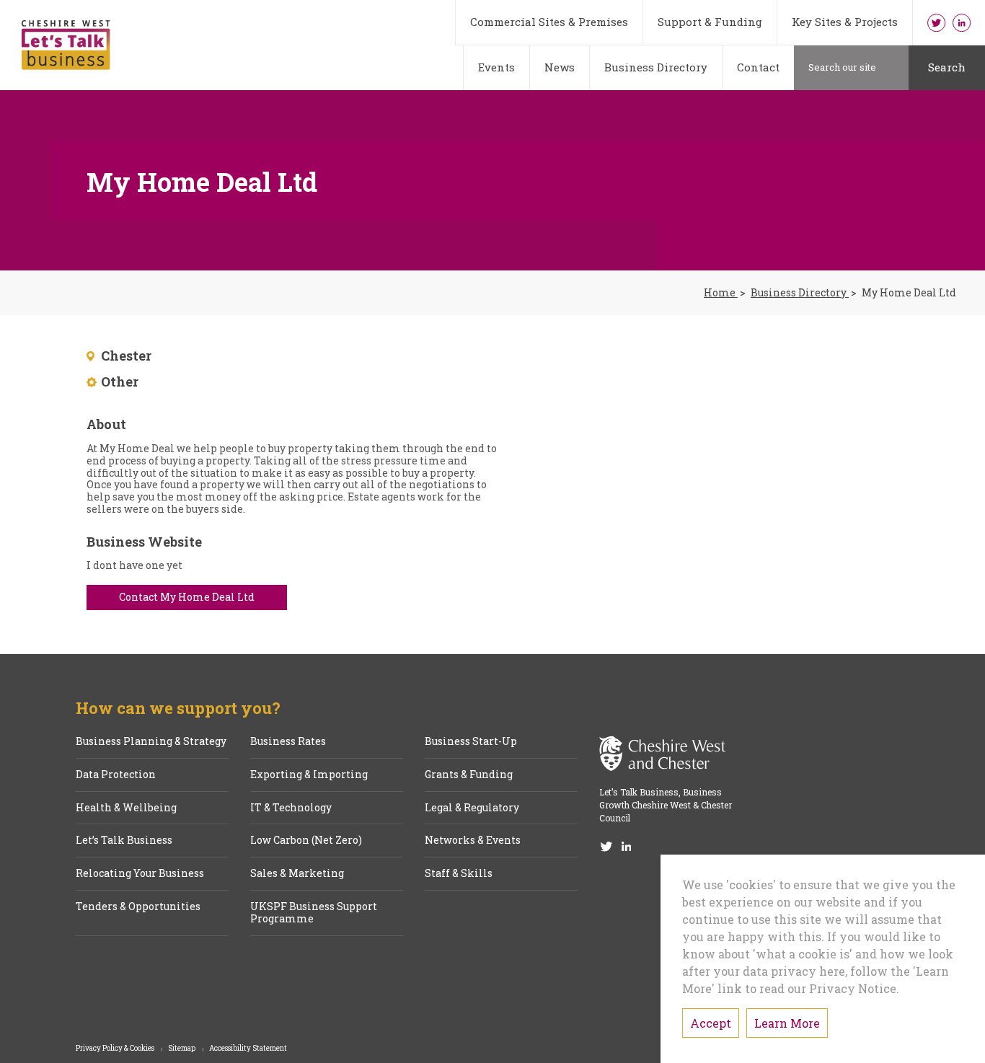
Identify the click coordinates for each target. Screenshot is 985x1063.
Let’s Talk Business (124, 840)
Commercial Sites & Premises (549, 21)
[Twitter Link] (936, 22)
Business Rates (288, 742)
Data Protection (116, 775)
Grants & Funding (469, 775)
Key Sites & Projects (845, 21)
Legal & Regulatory (472, 808)
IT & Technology (291, 808)
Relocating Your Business (140, 874)
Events (496, 67)
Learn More (787, 1023)
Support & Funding (710, 21)
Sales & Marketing (297, 874)
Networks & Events (473, 840)
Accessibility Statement (248, 1048)
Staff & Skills (458, 874)
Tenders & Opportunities (138, 907)
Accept (710, 1023)
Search (947, 67)
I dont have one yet (134, 566)
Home (721, 293)
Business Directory (655, 67)
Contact (758, 67)
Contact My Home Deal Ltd (187, 597)
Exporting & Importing (309, 775)
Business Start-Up (471, 742)
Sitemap (182, 1048)
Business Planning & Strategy (151, 742)
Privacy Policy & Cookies (116, 1048)
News (559, 67)
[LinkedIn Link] (962, 22)
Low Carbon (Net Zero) (306, 840)
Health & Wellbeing (126, 808)
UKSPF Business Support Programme (313, 913)
